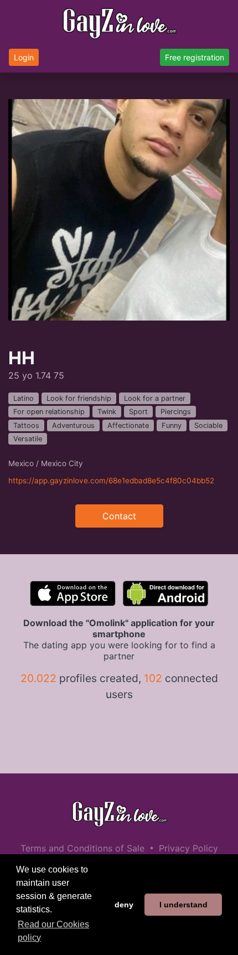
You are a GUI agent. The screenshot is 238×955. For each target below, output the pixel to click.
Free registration (194, 57)
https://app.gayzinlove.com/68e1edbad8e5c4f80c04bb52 (111, 480)
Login (24, 57)
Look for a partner (154, 398)
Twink (106, 411)
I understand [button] (183, 904)
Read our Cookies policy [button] (53, 931)
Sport (138, 411)
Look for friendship (78, 398)
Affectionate (128, 425)
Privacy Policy (188, 848)
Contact (119, 516)
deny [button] (124, 904)
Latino (23, 398)
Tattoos (26, 425)
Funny (172, 425)
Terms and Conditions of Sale (82, 848)
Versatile (27, 439)
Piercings (176, 411)
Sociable (208, 425)
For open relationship (49, 411)
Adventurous (73, 425)
